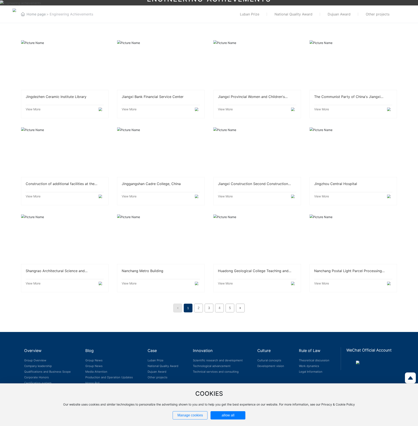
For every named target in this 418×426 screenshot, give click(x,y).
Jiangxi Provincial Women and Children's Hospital (257, 65)
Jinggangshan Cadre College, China (161, 152)
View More (33, 109)
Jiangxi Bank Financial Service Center (161, 65)
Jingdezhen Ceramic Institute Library (65, 65)
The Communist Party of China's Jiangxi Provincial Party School (353, 65)
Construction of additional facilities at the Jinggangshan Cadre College (65, 152)
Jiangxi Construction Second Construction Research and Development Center (257, 152)
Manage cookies (190, 415)
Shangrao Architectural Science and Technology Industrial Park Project (65, 239)
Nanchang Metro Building (161, 239)
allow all (228, 415)
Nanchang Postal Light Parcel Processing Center (353, 239)
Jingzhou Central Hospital (353, 152)
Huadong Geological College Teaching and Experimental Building (257, 239)
